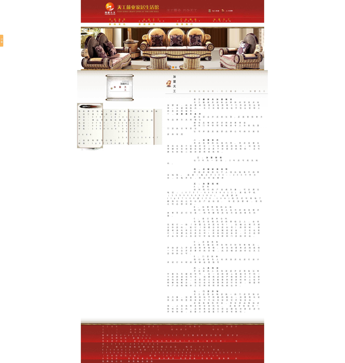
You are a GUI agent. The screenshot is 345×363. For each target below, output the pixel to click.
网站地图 (139, 332)
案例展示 (180, 329)
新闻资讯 (139, 329)
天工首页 (111, 326)
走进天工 (153, 326)
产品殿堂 (194, 326)
